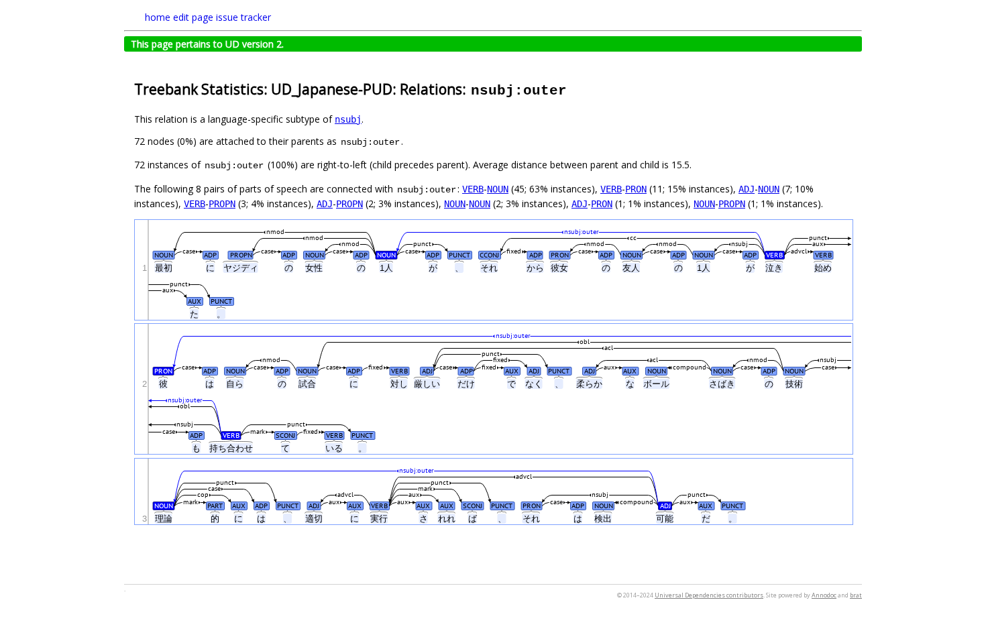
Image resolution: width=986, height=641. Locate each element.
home (157, 17)
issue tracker (243, 17)
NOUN (497, 189)
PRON (636, 189)
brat (856, 595)
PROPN (222, 203)
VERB (473, 189)
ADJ (746, 189)
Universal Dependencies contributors (709, 595)
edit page (193, 17)
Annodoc (824, 595)
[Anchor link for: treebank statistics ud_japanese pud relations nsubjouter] (575, 88)
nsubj (348, 119)
